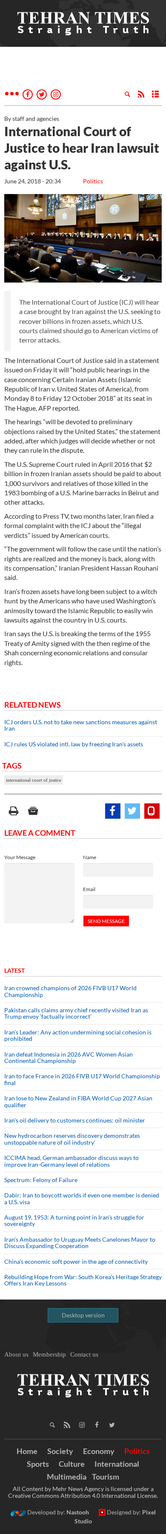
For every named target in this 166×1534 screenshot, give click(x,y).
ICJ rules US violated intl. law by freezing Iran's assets (73, 744)
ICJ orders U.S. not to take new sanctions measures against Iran (80, 725)
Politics (93, 181)
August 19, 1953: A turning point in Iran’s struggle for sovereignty (74, 1220)
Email (89, 889)
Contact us (84, 1354)
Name (89, 857)
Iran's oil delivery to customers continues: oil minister (74, 1120)
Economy (98, 1451)
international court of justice (33, 780)
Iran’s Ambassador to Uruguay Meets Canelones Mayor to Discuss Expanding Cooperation (79, 1242)
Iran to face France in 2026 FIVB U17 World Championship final (82, 1079)
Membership (49, 1354)
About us (16, 1354)
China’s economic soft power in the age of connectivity (76, 1261)
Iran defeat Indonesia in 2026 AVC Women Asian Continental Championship (68, 1057)
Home (27, 1451)
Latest (14, 970)
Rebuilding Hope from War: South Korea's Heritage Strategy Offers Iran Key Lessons (83, 1280)
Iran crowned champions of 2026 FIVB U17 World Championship (70, 991)
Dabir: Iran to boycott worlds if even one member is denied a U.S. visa (81, 1198)
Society (60, 1451)
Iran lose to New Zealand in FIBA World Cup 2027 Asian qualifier (78, 1101)
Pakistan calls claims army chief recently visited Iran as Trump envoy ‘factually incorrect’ (76, 1013)
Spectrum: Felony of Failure (40, 1179)
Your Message (19, 857)
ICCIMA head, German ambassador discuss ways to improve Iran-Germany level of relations (71, 1161)
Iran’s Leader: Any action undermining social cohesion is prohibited (78, 1035)
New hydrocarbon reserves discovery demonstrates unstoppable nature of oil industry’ (72, 1139)
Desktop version (83, 1315)
